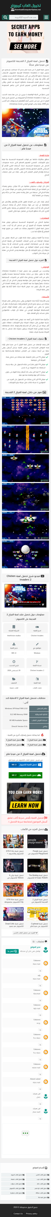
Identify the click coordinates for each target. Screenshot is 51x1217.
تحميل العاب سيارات (16, 1184)
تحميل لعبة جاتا (42, 1197)
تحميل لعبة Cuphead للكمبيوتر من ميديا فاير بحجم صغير (39, 925)
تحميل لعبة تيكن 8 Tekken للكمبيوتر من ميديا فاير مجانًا (15, 876)
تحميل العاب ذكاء (42, 1184)
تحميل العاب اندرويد (16, 1174)
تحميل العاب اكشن (41, 1174)
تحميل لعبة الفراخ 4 (35, 745)
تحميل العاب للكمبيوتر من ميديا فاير (21, 760)
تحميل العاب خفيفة (16, 1179)
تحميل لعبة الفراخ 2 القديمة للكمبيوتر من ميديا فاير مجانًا (39, 900)
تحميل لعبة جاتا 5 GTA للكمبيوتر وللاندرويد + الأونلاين (15, 852)
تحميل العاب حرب (42, 1179)
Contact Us (18, 1214)
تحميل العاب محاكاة (41, 1193)
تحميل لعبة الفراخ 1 (35, 740)
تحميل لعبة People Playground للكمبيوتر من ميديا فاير (38, 852)
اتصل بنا (11, 951)
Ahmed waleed (35, 1079)
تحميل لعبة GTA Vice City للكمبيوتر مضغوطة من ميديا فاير (14, 900)
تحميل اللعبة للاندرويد (24, 775)
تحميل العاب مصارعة (16, 1193)
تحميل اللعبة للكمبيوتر (24, 765)
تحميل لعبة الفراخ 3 (13, 740)
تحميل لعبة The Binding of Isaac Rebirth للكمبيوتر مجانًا (37, 876)
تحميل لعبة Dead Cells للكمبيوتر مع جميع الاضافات (14, 925)
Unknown (37, 960)
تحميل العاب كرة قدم (41, 1188)
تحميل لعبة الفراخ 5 (13, 745)
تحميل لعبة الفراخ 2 (42, 70)
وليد (39, 975)
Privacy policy (31, 1214)
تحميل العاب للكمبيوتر (16, 1188)
